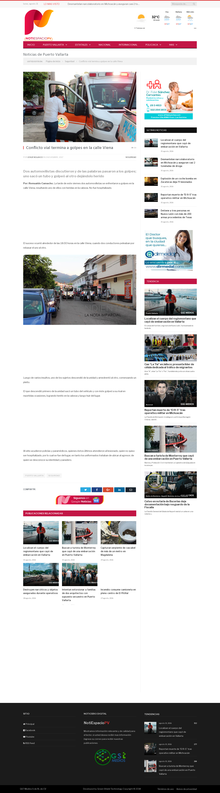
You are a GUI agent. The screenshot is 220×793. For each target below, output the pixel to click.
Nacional (105, 44)
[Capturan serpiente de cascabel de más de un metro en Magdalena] (118, 532)
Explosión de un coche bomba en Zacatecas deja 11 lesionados (178, 180)
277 (195, 744)
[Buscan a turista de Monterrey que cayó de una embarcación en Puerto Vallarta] (80, 532)
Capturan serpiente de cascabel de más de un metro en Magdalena (118, 551)
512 (195, 723)
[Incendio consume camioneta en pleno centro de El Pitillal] (118, 574)
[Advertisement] (79, 217)
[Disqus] (79, 651)
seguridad (54, 475)
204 (195, 761)
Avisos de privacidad (186, 789)
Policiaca (151, 44)
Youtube (29, 736)
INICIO (31, 44)
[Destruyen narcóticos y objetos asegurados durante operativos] (41, 574)
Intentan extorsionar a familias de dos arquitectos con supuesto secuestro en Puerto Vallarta (79, 595)
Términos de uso (165, 789)
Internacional (128, 44)
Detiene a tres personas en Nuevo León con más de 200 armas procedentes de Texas (176, 214)
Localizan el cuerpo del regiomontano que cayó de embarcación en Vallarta (38, 551)
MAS (171, 44)
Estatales (81, 44)
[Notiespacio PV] (39, 24)
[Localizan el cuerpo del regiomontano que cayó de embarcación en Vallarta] (41, 532)
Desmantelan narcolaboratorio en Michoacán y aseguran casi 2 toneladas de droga (105, 4)
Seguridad (130, 157)
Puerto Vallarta (53, 44)
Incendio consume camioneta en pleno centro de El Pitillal (118, 591)
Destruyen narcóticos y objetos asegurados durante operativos (40, 591)
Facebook (30, 730)
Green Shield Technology (109, 789)
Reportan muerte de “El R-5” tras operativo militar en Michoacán (178, 196)
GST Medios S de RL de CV (33, 789)
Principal (29, 724)
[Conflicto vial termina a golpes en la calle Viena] (79, 107)
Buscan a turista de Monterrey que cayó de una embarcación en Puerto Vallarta (79, 551)
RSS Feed (30, 743)
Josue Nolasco (35, 157)
